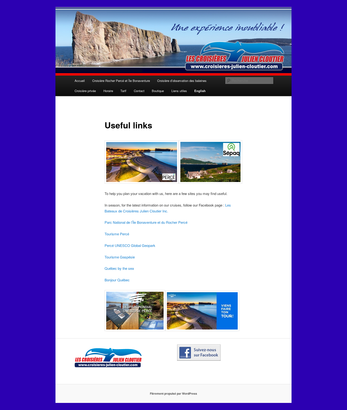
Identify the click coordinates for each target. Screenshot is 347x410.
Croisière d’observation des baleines (182, 80)
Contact (139, 91)
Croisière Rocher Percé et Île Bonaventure (121, 80)
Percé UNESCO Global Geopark (130, 245)
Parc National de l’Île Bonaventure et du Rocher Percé (146, 222)
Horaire (108, 91)
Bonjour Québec (117, 279)
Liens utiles (179, 91)
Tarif (123, 91)
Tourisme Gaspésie (120, 256)
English (200, 91)
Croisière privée (85, 91)
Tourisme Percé (117, 233)
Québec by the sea (119, 268)
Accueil (80, 80)
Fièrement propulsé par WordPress (173, 393)
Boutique (158, 91)
